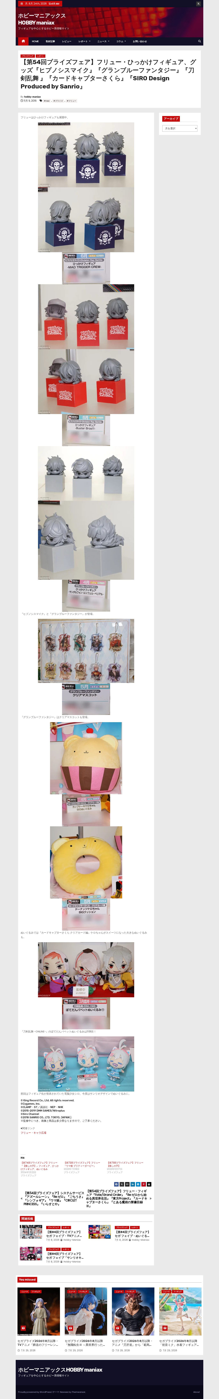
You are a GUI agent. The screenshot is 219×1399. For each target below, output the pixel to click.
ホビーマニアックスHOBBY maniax (60, 1369)
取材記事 (50, 41)
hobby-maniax (32, 96)
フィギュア (36, 1291)
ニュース (102, 41)
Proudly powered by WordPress (35, 1392)
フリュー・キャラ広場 (33, 1133)
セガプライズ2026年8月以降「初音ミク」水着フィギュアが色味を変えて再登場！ (179, 1344)
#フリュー (71, 101)
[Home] (23, 41)
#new (47, 101)
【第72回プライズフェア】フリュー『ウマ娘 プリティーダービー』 (82, 1164)
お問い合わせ (140, 41)
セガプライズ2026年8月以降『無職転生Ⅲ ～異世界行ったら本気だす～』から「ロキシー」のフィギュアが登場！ (85, 1346)
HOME (35, 41)
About (196, 1392)
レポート (84, 41)
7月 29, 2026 (28, 1350)
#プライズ (58, 101)
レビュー (67, 41)
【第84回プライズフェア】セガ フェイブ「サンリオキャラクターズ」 (64, 1257)
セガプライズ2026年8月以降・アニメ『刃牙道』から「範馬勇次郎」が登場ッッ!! (132, 1344)
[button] (199, 41)
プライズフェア (27, 56)
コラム (120, 41)
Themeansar (78, 1392)
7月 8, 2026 (52, 1239)
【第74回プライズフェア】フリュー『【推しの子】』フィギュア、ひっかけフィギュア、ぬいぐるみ (40, 1166)
